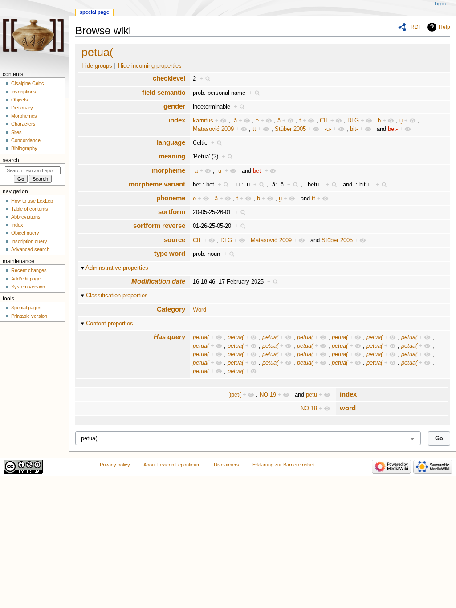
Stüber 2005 (290, 129)
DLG (353, 121)
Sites (16, 132)
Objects (19, 99)
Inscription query (29, 241)
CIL (324, 121)
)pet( (235, 395)
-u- (328, 129)
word (348, 408)
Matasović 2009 (213, 129)
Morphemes (24, 115)
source (174, 239)
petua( (97, 52)
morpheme (168, 170)
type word (169, 253)
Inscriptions (23, 91)
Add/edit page (26, 278)
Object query (25, 232)
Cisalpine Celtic (27, 83)
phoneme (170, 198)
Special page (94, 12)
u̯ (401, 121)
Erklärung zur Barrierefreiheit (283, 464)
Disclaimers (226, 464)
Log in (440, 3)
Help (444, 27)
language (171, 142)
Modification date (158, 281)
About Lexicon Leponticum (171, 464)
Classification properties (117, 295)
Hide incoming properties (150, 66)
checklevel (169, 78)
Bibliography (24, 148)
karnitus (203, 121)
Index (17, 224)
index (176, 120)
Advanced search (30, 249)
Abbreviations (26, 216)
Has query (169, 336)
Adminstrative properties (117, 268)
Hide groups (96, 66)
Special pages (26, 307)
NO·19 (268, 395)
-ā (234, 121)
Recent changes (29, 270)
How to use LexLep (32, 200)
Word (199, 310)
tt (254, 129)
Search (11, 160)
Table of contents (29, 208)
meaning (172, 156)
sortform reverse (159, 225)
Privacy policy (115, 464)
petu (311, 395)
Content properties (109, 323)
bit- (354, 129)
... (261, 371)
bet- (393, 129)
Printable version (29, 316)
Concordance (26, 140)
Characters (23, 123)
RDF (416, 27)
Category (171, 309)
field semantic (163, 92)
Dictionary (22, 107)
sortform (171, 211)
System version (28, 286)
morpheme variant (157, 184)
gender (174, 106)
